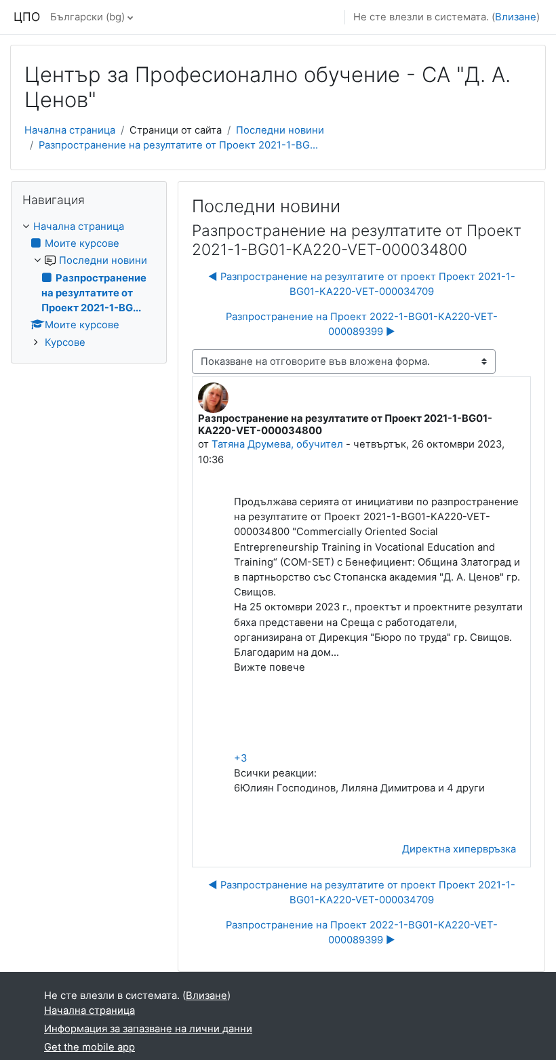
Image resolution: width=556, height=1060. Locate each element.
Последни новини (280, 130)
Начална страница (69, 130)
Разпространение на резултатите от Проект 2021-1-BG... (178, 145)
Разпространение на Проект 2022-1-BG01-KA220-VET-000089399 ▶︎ (362, 324)
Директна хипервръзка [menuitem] (459, 849)
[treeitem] (88, 284)
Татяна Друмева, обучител (277, 444)
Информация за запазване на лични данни (148, 1029)
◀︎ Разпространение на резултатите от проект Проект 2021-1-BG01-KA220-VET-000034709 (361, 284)
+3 (240, 758)
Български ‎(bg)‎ (87, 17)
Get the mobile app (89, 1047)
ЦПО (27, 16)
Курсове (65, 342)
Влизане (515, 17)
